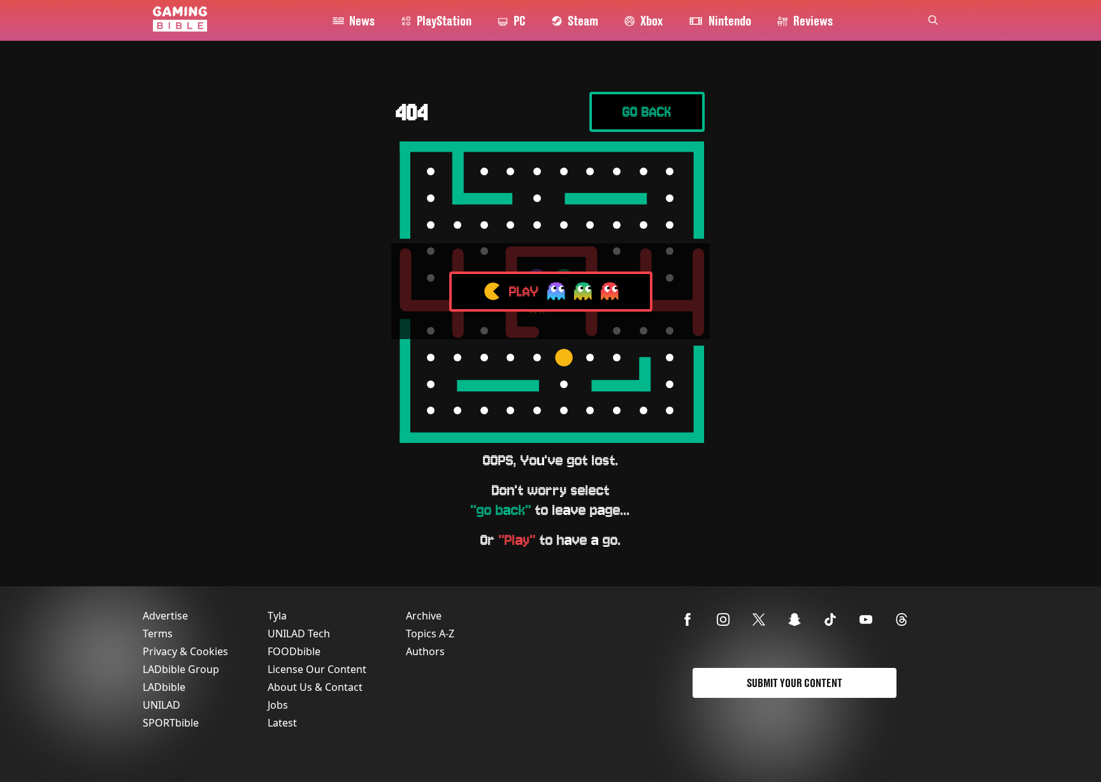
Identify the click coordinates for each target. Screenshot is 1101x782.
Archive (424, 616)
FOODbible (294, 651)
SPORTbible (171, 723)
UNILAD (161, 705)
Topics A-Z (430, 633)
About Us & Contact (315, 687)
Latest (282, 723)
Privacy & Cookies (185, 651)
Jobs (278, 705)
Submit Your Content (794, 683)
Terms (158, 633)
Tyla (277, 616)
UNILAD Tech (299, 633)
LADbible (164, 687)
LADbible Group (181, 669)
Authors (425, 651)
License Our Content (317, 669)
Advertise (165, 616)
